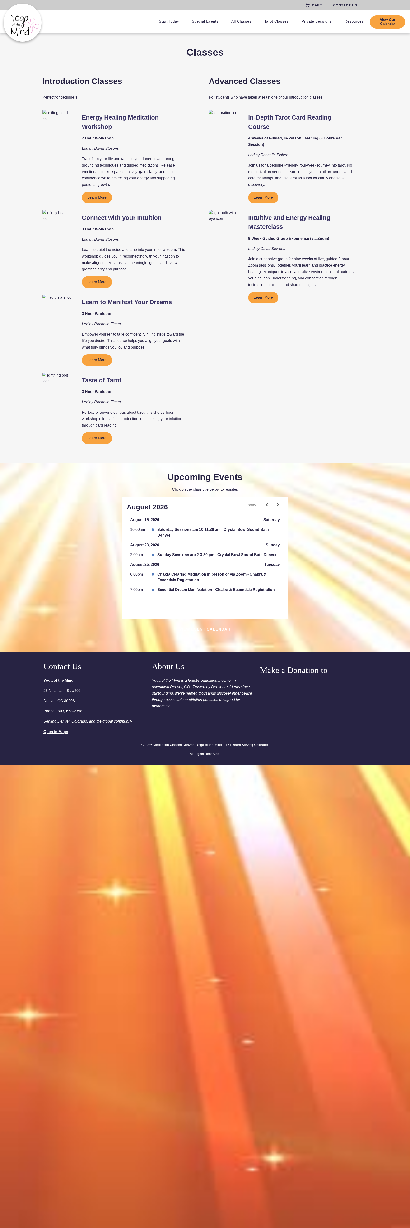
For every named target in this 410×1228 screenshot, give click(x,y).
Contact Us (345, 5)
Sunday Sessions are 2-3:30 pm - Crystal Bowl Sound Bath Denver (217, 555)
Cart (317, 5)
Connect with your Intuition (122, 217)
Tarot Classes (276, 21)
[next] (277, 505)
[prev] (267, 505)
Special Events (205, 21)
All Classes (241, 21)
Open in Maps (55, 732)
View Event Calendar (205, 629)
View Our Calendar (387, 22)
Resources (354, 21)
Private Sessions (317, 21)
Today (251, 505)
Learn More (97, 197)
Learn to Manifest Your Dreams (127, 302)
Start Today (169, 21)
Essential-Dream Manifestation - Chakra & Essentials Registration (216, 590)
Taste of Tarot (101, 380)
